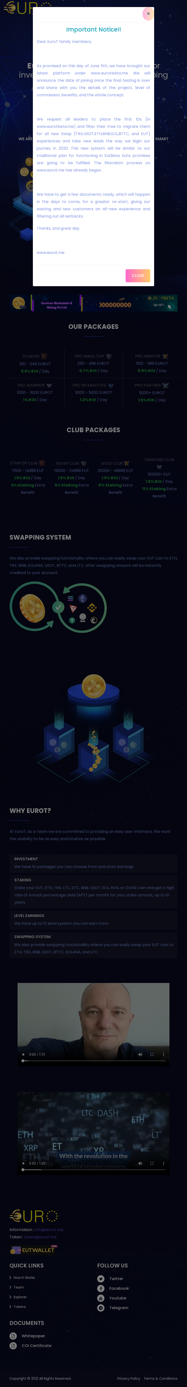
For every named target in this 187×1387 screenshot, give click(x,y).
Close (138, 275)
